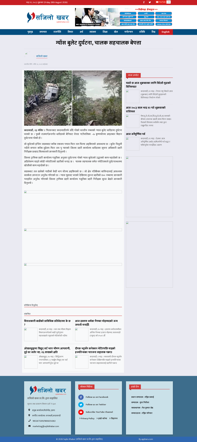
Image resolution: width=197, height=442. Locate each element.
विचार (70, 32)
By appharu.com (146, 439)
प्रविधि (142, 32)
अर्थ (81, 32)
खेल (116, 32)
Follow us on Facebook (97, 397)
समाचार (43, 32)
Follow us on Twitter (96, 404)
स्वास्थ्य (93, 32)
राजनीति (57, 32)
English (166, 32)
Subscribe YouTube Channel (99, 412)
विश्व (153, 32)
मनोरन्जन (128, 32)
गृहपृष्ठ (30, 32)
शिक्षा (105, 32)
